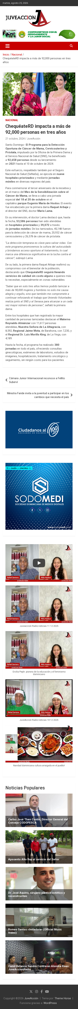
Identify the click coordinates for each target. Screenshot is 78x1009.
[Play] (39, 563)
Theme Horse (63, 998)
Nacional (11, 120)
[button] (39, 608)
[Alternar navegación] (7, 46)
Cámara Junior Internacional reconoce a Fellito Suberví (37, 380)
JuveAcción (33, 138)
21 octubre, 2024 (15, 138)
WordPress (50, 1003)
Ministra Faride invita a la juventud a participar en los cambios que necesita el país (38, 395)
